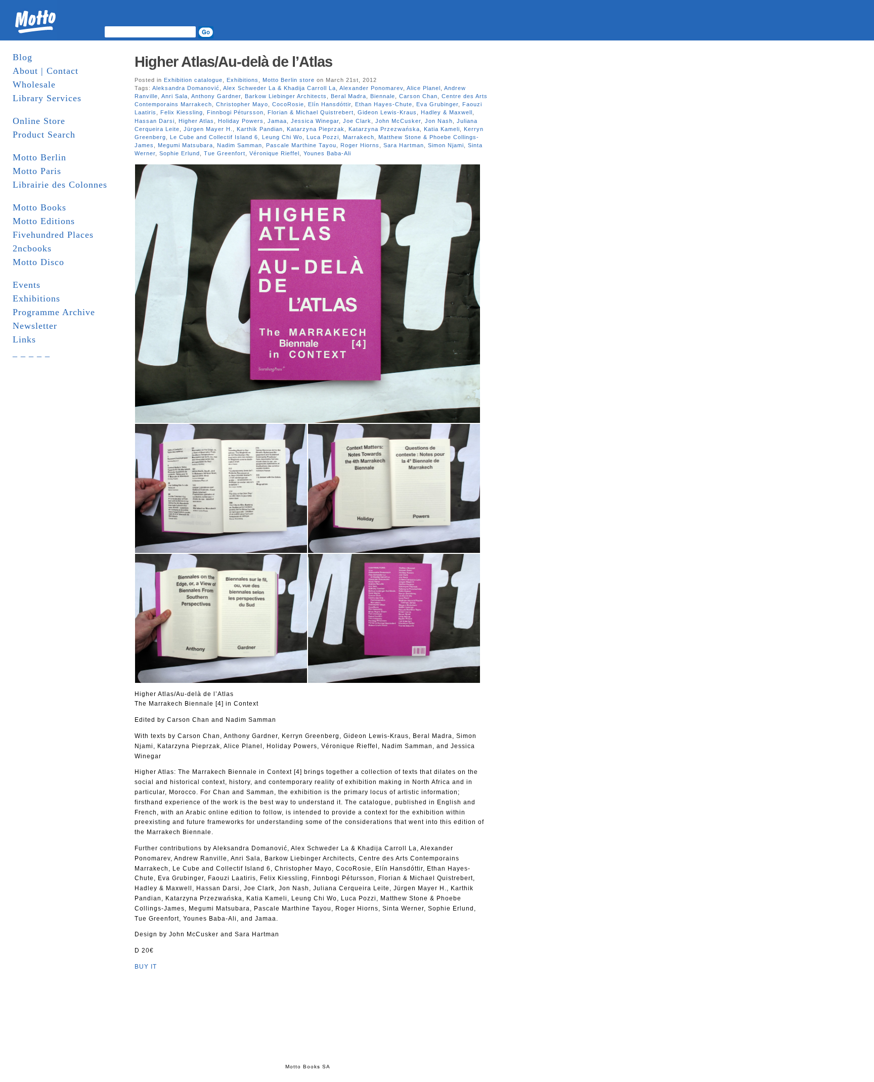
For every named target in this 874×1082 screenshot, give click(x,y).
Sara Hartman (403, 145)
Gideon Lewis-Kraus (387, 112)
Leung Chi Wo (282, 137)
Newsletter (35, 326)
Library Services (47, 98)
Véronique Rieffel (274, 153)
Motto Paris (37, 171)
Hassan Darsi (154, 121)
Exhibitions (36, 298)
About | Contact (45, 71)
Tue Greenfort (224, 153)
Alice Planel (424, 88)
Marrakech (358, 137)
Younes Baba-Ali (327, 153)
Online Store (39, 121)
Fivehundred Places (53, 235)
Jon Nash (439, 121)
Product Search (44, 134)
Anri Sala (174, 96)
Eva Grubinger (437, 104)
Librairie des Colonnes (60, 185)
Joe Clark (357, 121)
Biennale (382, 96)
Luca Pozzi (323, 137)
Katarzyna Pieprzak (315, 129)
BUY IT (146, 966)
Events (26, 285)
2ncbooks (32, 248)
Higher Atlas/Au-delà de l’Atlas (233, 62)
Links (24, 339)
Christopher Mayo (242, 104)
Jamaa (277, 121)
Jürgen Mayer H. (208, 129)
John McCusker (398, 121)
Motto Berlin (39, 157)
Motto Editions (44, 221)
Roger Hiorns (359, 145)
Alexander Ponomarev (371, 88)
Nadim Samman (239, 145)
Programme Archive (54, 312)
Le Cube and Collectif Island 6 (214, 137)
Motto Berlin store (289, 80)
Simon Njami (446, 145)
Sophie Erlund (179, 153)
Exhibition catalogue (193, 80)
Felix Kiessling (181, 112)
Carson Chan (418, 96)
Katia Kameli (442, 129)
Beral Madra (348, 96)
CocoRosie (288, 104)
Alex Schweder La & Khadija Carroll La (279, 88)
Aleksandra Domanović (186, 88)
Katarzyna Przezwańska (384, 129)
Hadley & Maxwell (446, 112)
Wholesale (34, 84)
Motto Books (39, 207)
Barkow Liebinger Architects (286, 96)
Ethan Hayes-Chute (383, 104)
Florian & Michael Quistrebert (311, 112)
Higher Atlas (196, 121)
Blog (22, 57)
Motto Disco (38, 262)
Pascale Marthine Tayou (301, 145)
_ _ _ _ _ (31, 353)
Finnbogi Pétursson (235, 112)
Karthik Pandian (260, 129)
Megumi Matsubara (185, 145)
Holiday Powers (241, 121)
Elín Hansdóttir (329, 104)
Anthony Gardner (216, 96)
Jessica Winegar (315, 121)
